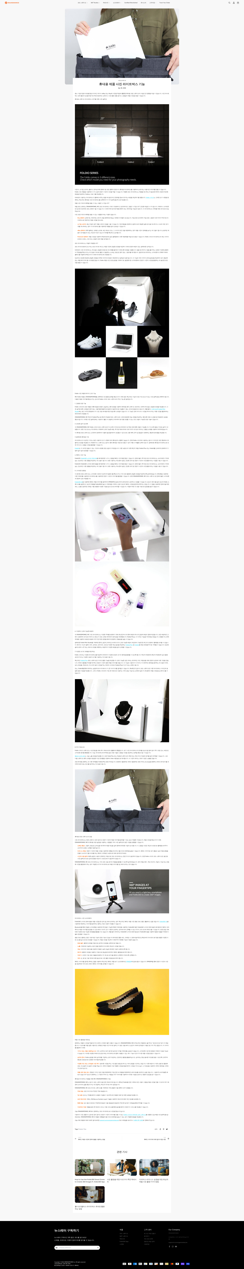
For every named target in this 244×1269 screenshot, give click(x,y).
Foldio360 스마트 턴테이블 (89, 458)
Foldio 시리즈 (150, 197)
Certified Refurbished (130, 2)
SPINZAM (129, 961)
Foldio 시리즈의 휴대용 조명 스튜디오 (134, 1114)
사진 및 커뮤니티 (122, 80)
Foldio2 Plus (129, 645)
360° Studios (94, 2)
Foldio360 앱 (78, 482)
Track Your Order (164, 2)
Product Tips (82, 1129)
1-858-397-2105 (138, 1120)
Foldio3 (77, 448)
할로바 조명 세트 (80, 756)
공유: (156, 1129)
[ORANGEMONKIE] (12, 2)
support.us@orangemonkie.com (109, 1120)
